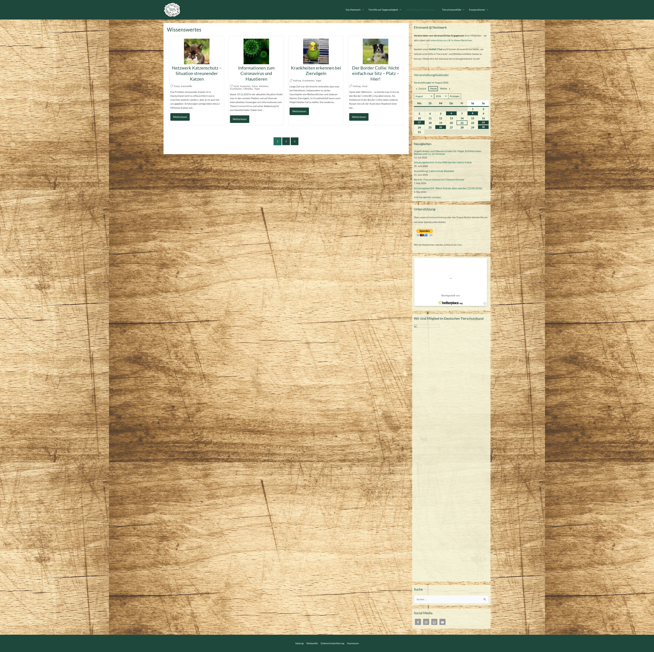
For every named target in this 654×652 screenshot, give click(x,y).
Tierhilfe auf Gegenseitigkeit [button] (383, 9)
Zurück (422, 88)
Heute (433, 88)
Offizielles (248, 89)
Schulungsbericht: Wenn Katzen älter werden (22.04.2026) (448, 188)
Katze (177, 86)
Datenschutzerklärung (332, 643)
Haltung (297, 81)
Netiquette (312, 643)
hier (460, 244)
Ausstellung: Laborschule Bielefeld (434, 171)
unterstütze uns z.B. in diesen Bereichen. (451, 40)
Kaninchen (245, 86)
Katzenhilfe (186, 86)
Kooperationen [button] (477, 9)
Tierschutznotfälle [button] (451, 9)
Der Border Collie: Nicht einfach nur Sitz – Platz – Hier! (375, 73)
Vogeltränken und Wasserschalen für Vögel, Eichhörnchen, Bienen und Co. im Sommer (448, 152)
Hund (236, 86)
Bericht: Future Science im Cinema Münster (439, 179)
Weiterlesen (180, 116)
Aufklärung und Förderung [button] (420, 9)
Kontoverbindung (436, 217)
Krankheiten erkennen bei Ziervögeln (316, 70)
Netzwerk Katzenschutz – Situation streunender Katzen (197, 73)
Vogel (257, 89)
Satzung (299, 643)
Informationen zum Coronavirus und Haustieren (256, 73)
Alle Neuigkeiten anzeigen (427, 197)
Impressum (353, 643)
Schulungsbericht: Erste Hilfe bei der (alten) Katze (443, 162)
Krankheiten (236, 89)
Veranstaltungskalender (431, 75)
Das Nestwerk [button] (353, 9)
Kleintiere (263, 86)
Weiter (443, 88)
